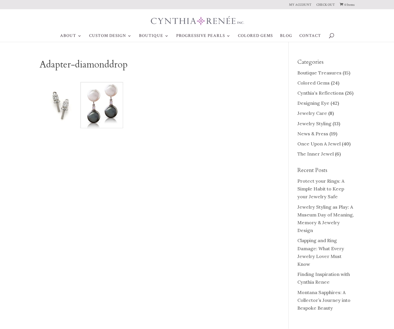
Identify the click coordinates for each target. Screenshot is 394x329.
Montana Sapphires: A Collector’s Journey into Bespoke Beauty (323, 300)
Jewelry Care (312, 113)
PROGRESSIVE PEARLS (200, 36)
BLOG (286, 36)
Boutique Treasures (319, 73)
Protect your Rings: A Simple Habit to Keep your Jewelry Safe (320, 188)
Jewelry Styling (314, 123)
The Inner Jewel (315, 154)
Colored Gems (313, 83)
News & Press (312, 134)
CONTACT (310, 36)
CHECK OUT (325, 5)
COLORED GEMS (255, 36)
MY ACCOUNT (300, 5)
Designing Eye (313, 103)
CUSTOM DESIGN (107, 36)
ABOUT (68, 36)
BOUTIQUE (151, 36)
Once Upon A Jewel (319, 144)
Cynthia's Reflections (320, 93)
